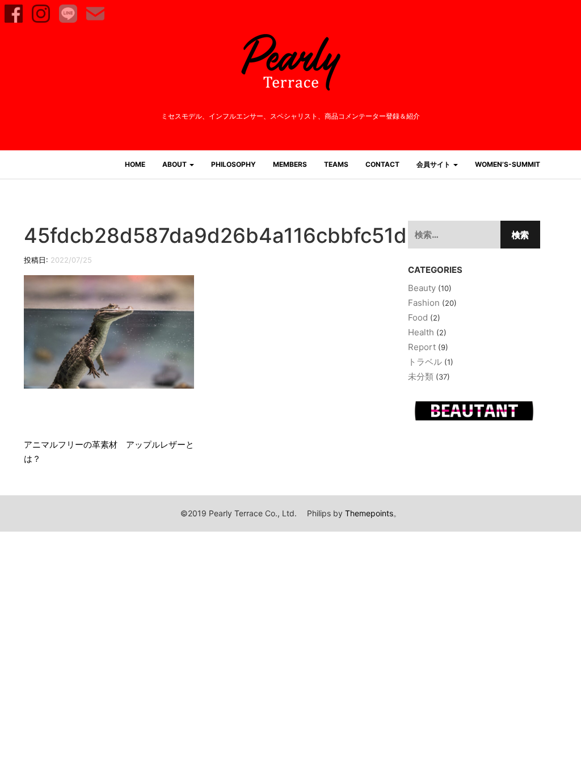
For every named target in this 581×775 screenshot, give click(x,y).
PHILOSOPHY (233, 164)
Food (418, 317)
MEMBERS (290, 164)
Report (422, 347)
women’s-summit (507, 164)
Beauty (422, 288)
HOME (135, 164)
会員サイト (434, 164)
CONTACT (382, 164)
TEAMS (336, 164)
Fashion (424, 302)
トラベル (425, 361)
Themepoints (369, 513)
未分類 (420, 376)
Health (421, 332)
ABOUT (175, 164)
